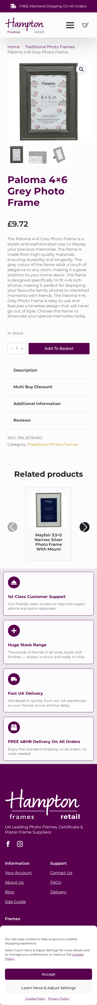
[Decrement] (11, 348)
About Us (14, 882)
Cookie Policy (35, 998)
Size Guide (15, 901)
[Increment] (22, 348)
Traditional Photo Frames (50, 47)
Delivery (58, 892)
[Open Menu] (70, 25)
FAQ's (55, 882)
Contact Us (61, 872)
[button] (81, 69)
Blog (9, 892)
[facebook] (8, 844)
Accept (48, 974)
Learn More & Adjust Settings (48, 987)
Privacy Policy (58, 998)
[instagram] (20, 844)
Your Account (18, 872)
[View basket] (85, 25)
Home (13, 47)
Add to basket (59, 348)
